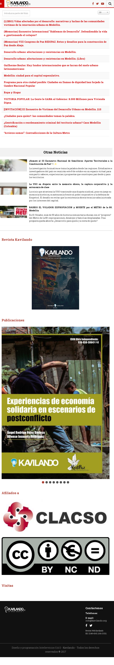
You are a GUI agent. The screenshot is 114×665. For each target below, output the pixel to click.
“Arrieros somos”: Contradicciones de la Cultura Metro (37, 132)
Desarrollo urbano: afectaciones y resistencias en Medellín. (40, 51)
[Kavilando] (18, 3)
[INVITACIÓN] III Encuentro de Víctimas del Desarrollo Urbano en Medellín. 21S (52, 109)
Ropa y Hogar (12, 92)
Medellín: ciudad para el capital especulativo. (32, 75)
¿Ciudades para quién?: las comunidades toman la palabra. (39, 116)
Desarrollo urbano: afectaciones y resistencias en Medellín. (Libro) (44, 58)
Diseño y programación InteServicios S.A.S (36, 647)
